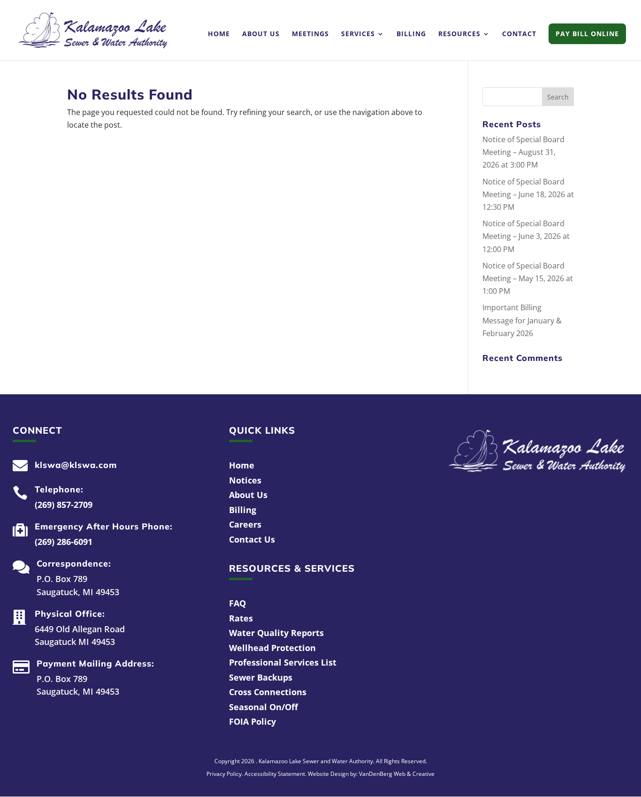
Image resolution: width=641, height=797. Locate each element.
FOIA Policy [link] (252, 721)
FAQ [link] (237, 603)
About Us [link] (261, 34)
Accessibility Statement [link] (274, 774)
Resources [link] (459, 34)
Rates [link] (241, 618)
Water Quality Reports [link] (276, 632)
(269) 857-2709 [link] (63, 504)
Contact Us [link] (252, 539)
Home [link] (219, 34)
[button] (558, 96)
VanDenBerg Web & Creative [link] (397, 774)
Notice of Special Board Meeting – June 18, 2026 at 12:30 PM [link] (528, 194)
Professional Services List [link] (282, 662)
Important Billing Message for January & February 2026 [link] (522, 320)
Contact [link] (519, 34)
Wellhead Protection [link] (272, 647)
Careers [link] (245, 524)
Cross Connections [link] (267, 691)
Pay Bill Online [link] (587, 33)
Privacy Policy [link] (224, 774)
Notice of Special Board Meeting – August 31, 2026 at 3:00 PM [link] (523, 152)
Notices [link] (245, 480)
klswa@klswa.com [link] (76, 465)
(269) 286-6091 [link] (63, 541)
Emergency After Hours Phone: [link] (104, 526)
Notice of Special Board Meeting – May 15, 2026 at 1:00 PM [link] (527, 278)
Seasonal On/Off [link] (263, 707)
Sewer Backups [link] (260, 677)
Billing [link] (411, 34)
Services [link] (358, 34)
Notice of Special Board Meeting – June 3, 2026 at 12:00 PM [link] (526, 236)
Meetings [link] (310, 34)
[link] (93, 29)
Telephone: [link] (59, 489)
